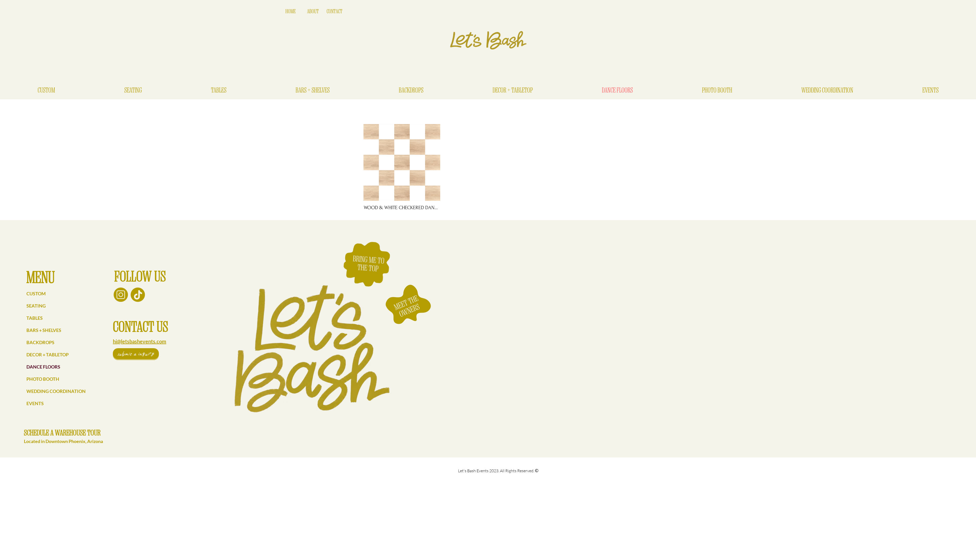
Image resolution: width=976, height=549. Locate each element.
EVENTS (35, 403)
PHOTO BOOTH (42, 379)
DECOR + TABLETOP (47, 354)
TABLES (34, 318)
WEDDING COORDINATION (56, 391)
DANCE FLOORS (43, 367)
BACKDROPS (40, 342)
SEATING (36, 306)
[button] (133, 90)
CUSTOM (36, 293)
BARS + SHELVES (43, 330)
